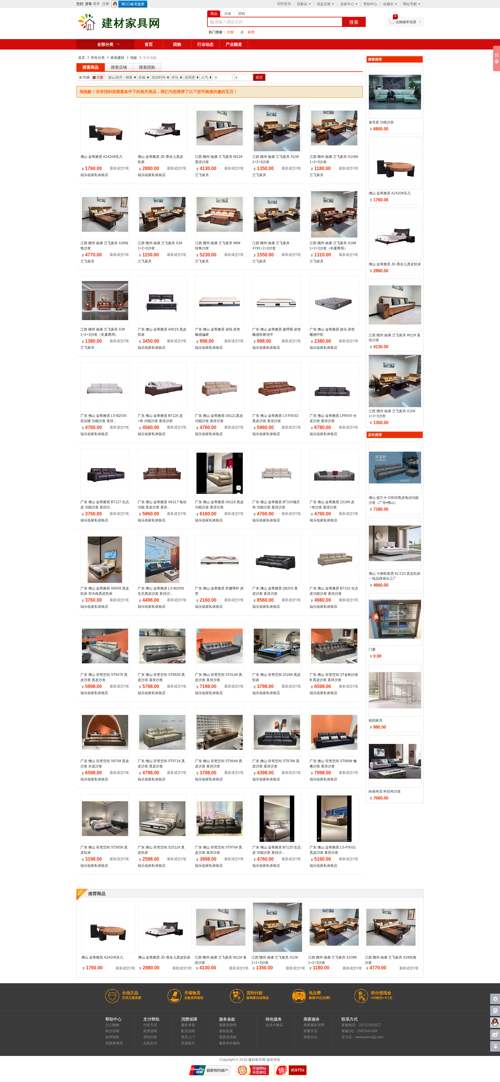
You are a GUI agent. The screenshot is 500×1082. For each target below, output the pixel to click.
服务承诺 (188, 1025)
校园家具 (376, 720)
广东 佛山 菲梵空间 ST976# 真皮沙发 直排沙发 (218, 850)
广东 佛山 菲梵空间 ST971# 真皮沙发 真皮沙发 (161, 763)
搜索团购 (147, 67)
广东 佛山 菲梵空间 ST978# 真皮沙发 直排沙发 (275, 763)
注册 (105, 4)
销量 (129, 77)
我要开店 (310, 1031)
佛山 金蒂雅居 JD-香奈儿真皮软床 (160, 159)
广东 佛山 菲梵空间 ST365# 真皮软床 (104, 850)
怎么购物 (112, 1025)
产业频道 (234, 44)
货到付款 (150, 1037)
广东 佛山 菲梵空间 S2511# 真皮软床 (161, 850)
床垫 (251, 32)
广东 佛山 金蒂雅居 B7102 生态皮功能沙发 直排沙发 (334, 591)
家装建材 (117, 58)
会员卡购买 (274, 1025)
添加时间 (159, 77)
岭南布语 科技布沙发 (385, 791)
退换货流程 (227, 1037)
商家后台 (310, 1037)
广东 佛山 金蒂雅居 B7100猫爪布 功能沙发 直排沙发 (276, 504)
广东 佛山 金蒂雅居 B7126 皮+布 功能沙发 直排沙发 (160, 418)
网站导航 (410, 4)
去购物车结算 (406, 22)
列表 (86, 77)
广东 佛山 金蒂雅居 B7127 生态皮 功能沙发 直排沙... (104, 504)
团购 (177, 44)
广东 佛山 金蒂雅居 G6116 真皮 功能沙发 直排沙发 (219, 504)
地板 (133, 58)
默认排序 (115, 77)
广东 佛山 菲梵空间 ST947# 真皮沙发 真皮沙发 (104, 677)
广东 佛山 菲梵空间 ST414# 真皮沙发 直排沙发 (218, 677)
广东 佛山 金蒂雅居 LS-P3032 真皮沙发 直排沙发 (275, 418)
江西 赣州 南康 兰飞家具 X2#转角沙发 (104, 245)
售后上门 (188, 1037)
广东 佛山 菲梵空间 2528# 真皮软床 (276, 677)
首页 (149, 44)
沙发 (230, 32)
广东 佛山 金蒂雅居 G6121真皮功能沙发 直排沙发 (219, 418)
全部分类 (105, 44)
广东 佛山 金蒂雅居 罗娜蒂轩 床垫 (219, 591)
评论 (175, 77)
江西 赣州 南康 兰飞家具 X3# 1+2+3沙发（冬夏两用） (102, 332)
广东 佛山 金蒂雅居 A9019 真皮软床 (162, 332)
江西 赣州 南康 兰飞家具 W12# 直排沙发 (218, 159)
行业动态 (205, 44)
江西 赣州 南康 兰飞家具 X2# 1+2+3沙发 (160, 245)
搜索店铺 (119, 67)
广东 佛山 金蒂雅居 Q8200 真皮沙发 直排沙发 (275, 591)
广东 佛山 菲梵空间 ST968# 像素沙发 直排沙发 (333, 763)
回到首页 (284, 4)
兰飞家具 (202, 175)
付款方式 (150, 1025)
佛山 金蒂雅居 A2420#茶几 (101, 157)
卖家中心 (347, 4)
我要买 (302, 4)
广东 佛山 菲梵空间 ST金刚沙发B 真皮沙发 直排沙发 (334, 677)
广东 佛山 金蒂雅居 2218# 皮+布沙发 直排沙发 (332, 504)
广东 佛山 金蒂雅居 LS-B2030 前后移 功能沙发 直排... (103, 418)
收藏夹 (388, 4)
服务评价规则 (229, 1043)
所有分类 (98, 58)
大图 (99, 77)
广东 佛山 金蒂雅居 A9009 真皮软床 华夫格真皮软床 (104, 591)
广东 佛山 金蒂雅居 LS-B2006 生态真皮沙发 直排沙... (161, 591)
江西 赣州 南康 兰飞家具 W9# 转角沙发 (217, 245)
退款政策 (226, 1031)
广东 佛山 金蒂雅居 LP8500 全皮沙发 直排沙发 (333, 418)
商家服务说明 (314, 1025)
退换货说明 (227, 1025)
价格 (142, 77)
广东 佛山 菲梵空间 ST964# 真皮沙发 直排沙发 (218, 763)
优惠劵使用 (114, 1043)
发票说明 (150, 1031)
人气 (204, 77)
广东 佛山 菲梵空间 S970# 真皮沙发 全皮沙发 (104, 763)
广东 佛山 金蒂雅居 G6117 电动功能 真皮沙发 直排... (162, 504)
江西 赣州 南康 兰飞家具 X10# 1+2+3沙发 (275, 159)
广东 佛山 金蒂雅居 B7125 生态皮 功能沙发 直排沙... (276, 850)
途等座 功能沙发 (381, 122)
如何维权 (112, 1037)
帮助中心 (370, 4)
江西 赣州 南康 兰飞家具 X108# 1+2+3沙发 (334, 159)
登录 (96, 4)
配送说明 (188, 1031)
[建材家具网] (128, 30)
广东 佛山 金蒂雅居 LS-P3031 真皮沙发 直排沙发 (333, 850)
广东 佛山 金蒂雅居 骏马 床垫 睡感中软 (332, 332)
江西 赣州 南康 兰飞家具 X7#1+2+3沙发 (271, 245)
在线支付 (150, 1043)
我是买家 (324, 4)
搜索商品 (90, 67)
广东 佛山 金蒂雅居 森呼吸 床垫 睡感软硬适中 (276, 332)
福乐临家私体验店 (94, 175)
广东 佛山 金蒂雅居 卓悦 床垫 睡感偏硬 (217, 332)
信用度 (190, 77)
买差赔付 (188, 1043)
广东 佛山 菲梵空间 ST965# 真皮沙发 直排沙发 (161, 677)
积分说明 (112, 1031)
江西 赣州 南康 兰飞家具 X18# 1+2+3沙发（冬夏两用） (333, 245)
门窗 (372, 649)
